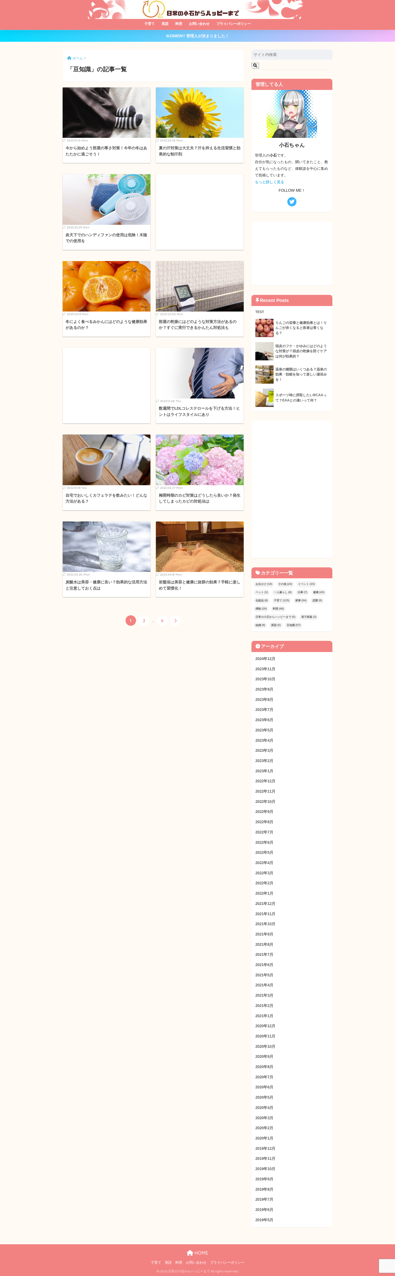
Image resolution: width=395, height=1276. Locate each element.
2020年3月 (264, 1118)
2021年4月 (264, 985)
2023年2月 (264, 761)
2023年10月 (265, 679)
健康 (318, 592)
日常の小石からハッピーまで (275, 616)
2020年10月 (265, 1046)
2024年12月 (265, 659)
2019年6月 (264, 1210)
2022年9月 (264, 812)
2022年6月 (264, 842)
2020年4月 (264, 1108)
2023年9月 (264, 689)
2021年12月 (265, 903)
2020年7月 (264, 1077)
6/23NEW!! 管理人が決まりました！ (197, 36)
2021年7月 (264, 954)
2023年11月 (265, 669)
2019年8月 (264, 1189)
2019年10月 (265, 1169)
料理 (178, 24)
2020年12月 (265, 1026)
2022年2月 (264, 883)
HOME (200, 1253)
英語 (165, 24)
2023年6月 (264, 720)
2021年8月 (264, 944)
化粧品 (262, 600)
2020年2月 (264, 1128)
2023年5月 (264, 730)
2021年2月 (264, 1006)
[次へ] (175, 620)
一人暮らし (283, 592)
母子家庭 (308, 616)
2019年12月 (265, 1148)
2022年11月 (265, 791)
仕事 (302, 592)
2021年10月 (265, 924)
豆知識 (294, 625)
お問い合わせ (199, 24)
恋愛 (317, 600)
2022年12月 (265, 781)
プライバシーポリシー (233, 24)
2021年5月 (264, 975)
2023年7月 (264, 709)
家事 (301, 600)
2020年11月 (265, 1036)
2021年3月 (264, 995)
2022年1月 (264, 893)
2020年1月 (264, 1138)
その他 (285, 584)
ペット (262, 592)
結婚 (260, 625)
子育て (149, 24)
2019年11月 (265, 1158)
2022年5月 (264, 852)
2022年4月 (264, 863)
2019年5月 (264, 1220)
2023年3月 (264, 750)
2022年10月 (265, 801)
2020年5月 (264, 1097)
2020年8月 (264, 1067)
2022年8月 (264, 822)
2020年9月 (264, 1056)
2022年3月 (264, 873)
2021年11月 (265, 914)
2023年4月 (264, 740)
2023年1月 (264, 771)
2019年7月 (264, 1199)
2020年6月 (264, 1087)
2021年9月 (264, 934)
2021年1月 (264, 1016)
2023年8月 (264, 699)
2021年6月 (264, 965)
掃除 (261, 608)
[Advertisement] (200, 211)
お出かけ (264, 584)
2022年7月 (264, 832)
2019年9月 (264, 1179)
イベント (306, 584)
